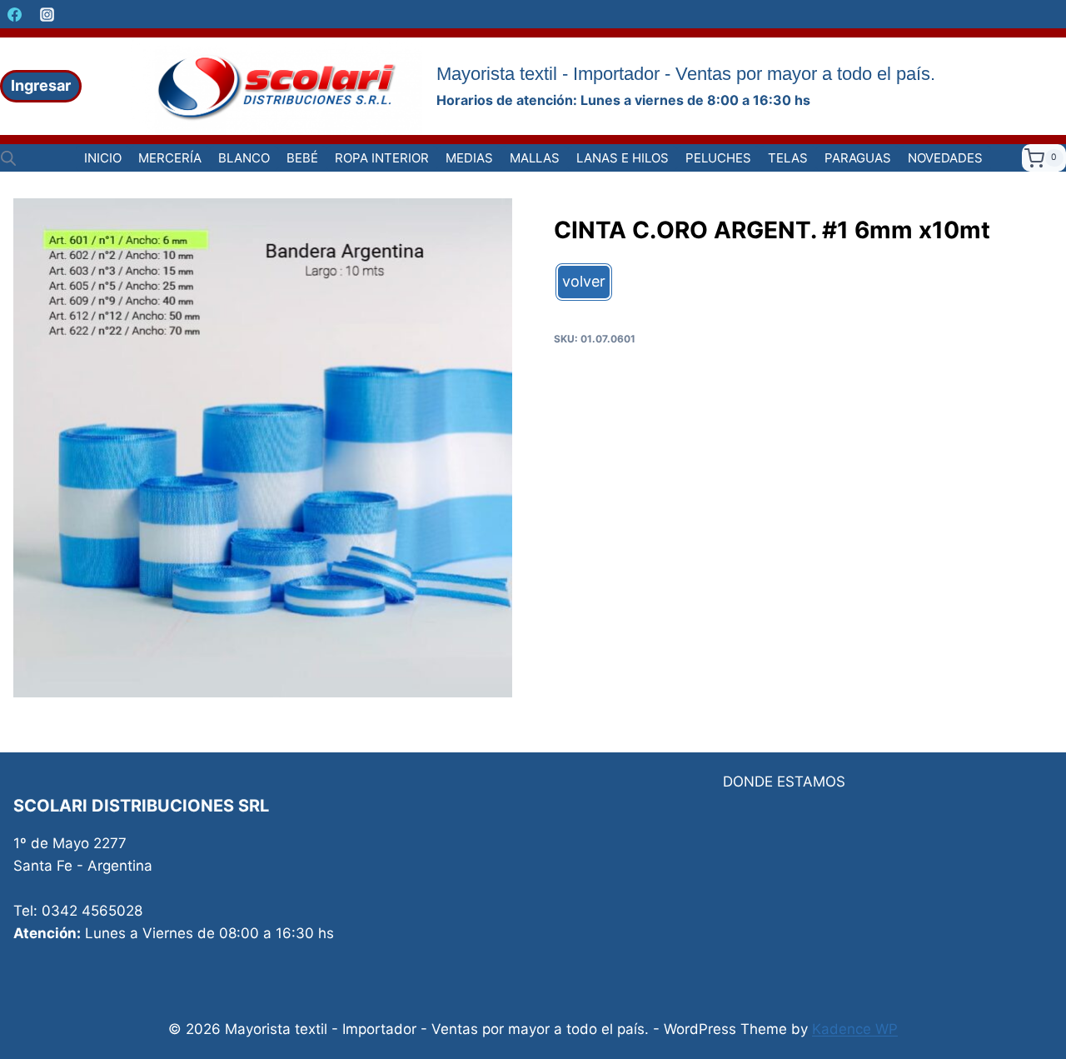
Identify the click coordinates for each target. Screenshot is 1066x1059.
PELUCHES (718, 158)
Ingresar (41, 85)
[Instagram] (46, 14)
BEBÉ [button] (302, 158)
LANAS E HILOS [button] (622, 158)
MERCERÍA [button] (170, 158)
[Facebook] (14, 14)
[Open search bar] (8, 158)
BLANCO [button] (244, 158)
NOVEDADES (945, 158)
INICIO (103, 158)
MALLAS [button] (535, 158)
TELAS (788, 158)
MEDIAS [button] (469, 158)
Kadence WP (855, 1029)
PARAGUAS (857, 158)
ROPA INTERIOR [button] (382, 158)
